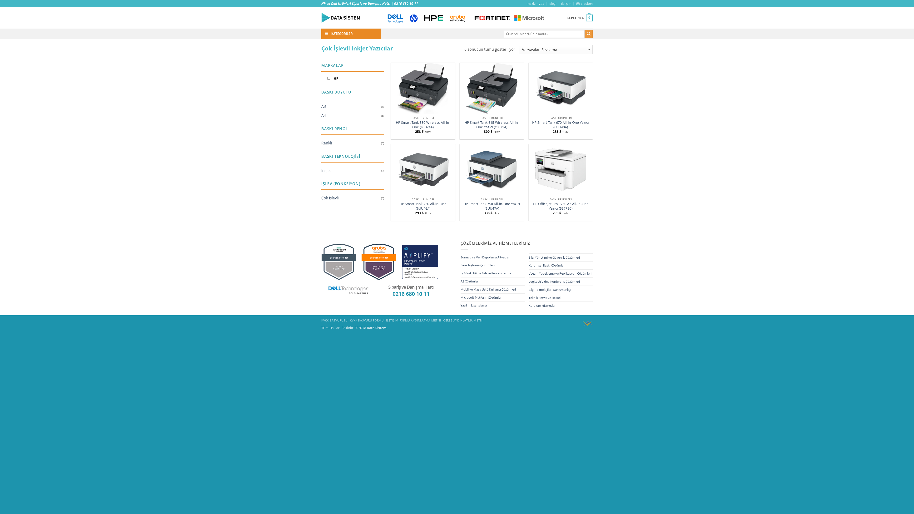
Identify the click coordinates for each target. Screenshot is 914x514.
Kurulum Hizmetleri (542, 305)
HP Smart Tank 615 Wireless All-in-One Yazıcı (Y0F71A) (492, 124)
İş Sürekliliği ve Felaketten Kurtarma (486, 273)
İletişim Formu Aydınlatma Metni (413, 320)
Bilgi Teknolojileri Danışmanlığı (550, 289)
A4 (323, 115)
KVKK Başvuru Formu (367, 320)
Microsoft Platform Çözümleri (481, 297)
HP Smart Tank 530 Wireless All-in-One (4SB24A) (423, 124)
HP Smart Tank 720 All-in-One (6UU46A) (423, 206)
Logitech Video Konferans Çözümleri (554, 281)
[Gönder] (589, 34)
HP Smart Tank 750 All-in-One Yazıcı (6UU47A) (491, 206)
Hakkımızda (535, 3)
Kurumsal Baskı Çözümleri (547, 265)
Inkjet (326, 170)
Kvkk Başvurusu (334, 320)
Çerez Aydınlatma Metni (463, 320)
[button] (584, 3)
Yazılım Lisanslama (474, 305)
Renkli (326, 143)
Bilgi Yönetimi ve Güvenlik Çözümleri (554, 257)
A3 (323, 106)
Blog (552, 3)
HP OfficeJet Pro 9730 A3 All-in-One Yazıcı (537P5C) (560, 206)
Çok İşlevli (330, 198)
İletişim (566, 3)
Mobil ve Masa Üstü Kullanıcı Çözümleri (488, 289)
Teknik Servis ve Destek (545, 298)
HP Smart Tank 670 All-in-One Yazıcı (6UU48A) (560, 124)
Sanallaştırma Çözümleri (478, 265)
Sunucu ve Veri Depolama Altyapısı (485, 257)
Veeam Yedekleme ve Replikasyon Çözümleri (560, 273)
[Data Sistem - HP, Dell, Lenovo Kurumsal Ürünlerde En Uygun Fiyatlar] (349, 18)
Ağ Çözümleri (470, 281)
